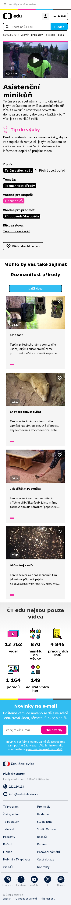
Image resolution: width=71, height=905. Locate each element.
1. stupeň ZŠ (14, 201)
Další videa (35, 288)
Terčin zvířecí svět (18, 170)
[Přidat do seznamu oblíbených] (59, 301)
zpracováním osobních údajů (44, 749)
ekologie (50, 34)
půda (61, 34)
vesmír (25, 34)
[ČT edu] (12, 17)
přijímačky (37, 34)
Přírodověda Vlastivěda (22, 216)
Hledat (59, 27)
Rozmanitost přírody (20, 185)
